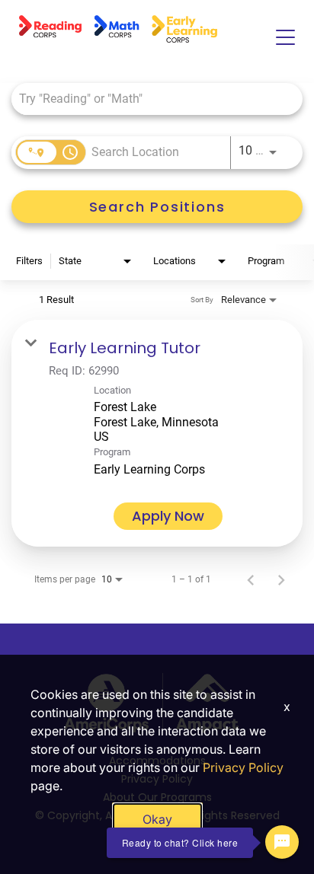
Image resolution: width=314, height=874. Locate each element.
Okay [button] (157, 819)
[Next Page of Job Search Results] (281, 579)
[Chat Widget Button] (282, 842)
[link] (157, 433)
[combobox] (149, 98)
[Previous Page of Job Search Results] (251, 579)
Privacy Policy (243, 767)
